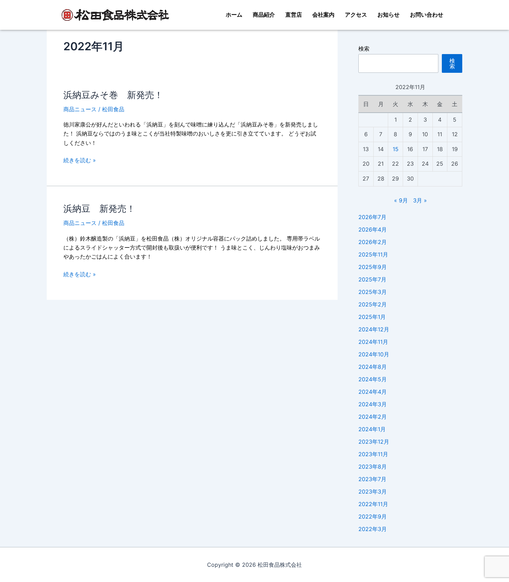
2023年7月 (372, 479)
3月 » (420, 200)
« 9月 (401, 200)
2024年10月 (373, 354)
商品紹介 (264, 15)
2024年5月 (372, 379)
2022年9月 (372, 516)
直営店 (293, 15)
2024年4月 (372, 391)
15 (396, 149)
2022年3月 (372, 528)
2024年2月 (372, 416)
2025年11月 (373, 254)
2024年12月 (373, 329)
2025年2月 (372, 304)
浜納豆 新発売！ (99, 208)
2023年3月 (372, 491)
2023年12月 (373, 441)
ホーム (234, 15)
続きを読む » (79, 160)
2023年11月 (373, 454)
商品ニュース (80, 109)
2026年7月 (372, 217)
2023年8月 (372, 466)
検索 (363, 48)
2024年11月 (373, 341)
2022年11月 (373, 504)
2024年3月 (372, 404)
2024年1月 (372, 429)
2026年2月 (372, 241)
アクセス (356, 15)
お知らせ (388, 15)
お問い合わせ (426, 15)
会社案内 (323, 15)
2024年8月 (372, 366)
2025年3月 (372, 291)
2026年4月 (372, 229)
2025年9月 (372, 266)
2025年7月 (372, 279)
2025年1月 (372, 316)
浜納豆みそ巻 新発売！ (113, 94)
